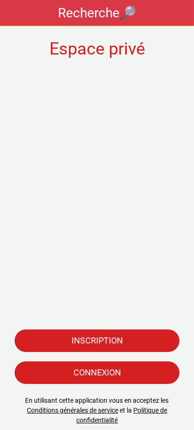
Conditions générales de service (72, 410)
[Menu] (13, 13)
